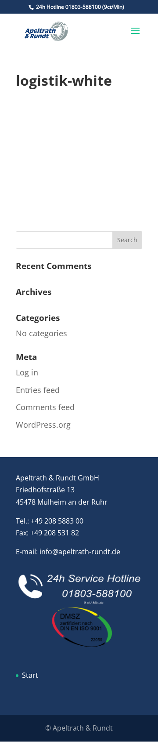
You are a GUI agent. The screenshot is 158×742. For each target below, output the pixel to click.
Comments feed (45, 407)
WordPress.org (43, 424)
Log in (27, 372)
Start (30, 675)
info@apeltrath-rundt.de (80, 551)
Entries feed (38, 390)
